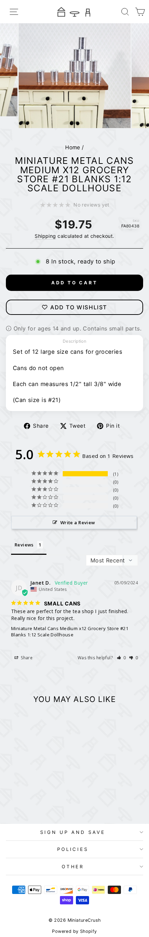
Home (72, 147)
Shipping (45, 236)
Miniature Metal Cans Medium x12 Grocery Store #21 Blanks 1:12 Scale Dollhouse (69, 631)
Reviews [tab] (24, 545)
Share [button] (26, 658)
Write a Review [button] (77, 522)
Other (73, 866)
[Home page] (74, 11)
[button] (121, 658)
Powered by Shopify (74, 931)
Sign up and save (72, 832)
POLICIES (73, 849)
